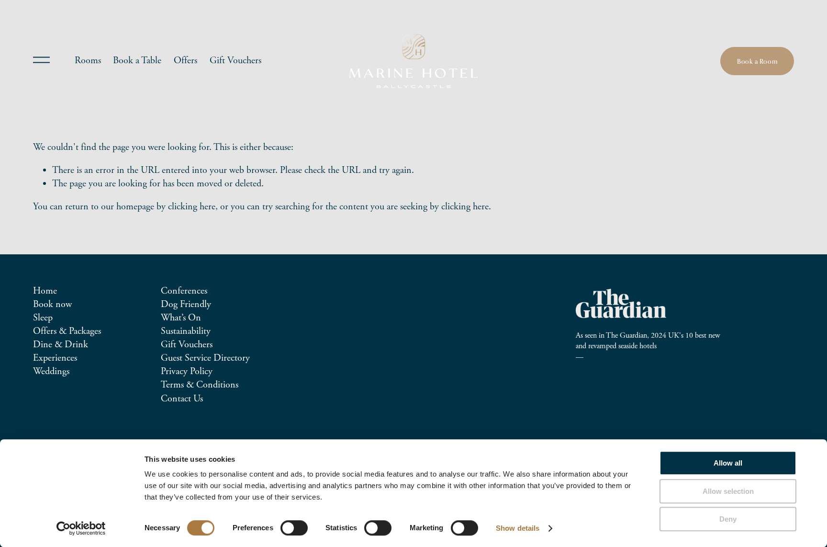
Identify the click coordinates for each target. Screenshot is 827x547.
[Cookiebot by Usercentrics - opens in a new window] (81, 528)
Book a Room (757, 61)
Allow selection (728, 491)
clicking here (191, 207)
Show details (517, 528)
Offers (185, 61)
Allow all (728, 463)
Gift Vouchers (235, 61)
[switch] (294, 528)
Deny (728, 519)
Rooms (88, 61)
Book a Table (137, 61)
